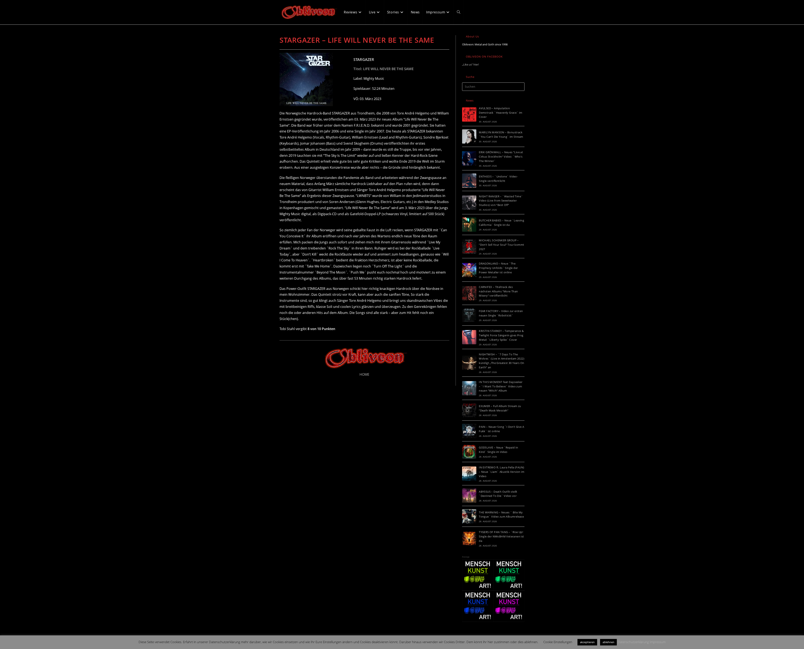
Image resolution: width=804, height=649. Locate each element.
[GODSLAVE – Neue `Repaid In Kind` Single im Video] (469, 452)
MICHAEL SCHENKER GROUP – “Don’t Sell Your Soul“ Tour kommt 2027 (501, 244)
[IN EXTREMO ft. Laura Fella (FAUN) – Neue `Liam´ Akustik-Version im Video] (469, 474)
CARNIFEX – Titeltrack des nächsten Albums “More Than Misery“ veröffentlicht (498, 291)
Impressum (658, 642)
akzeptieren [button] (587, 642)
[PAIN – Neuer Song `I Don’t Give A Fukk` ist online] (469, 431)
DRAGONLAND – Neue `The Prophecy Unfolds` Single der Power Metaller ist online (498, 268)
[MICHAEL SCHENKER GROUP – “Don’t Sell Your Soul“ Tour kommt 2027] (469, 246)
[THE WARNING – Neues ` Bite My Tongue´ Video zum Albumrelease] (469, 516)
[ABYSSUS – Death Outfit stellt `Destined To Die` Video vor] (469, 495)
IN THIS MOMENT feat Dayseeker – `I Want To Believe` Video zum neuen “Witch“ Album (501, 386)
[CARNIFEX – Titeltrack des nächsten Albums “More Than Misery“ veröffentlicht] (469, 293)
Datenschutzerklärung (633, 642)
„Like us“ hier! (470, 64)
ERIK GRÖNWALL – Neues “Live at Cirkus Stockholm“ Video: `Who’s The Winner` (501, 156)
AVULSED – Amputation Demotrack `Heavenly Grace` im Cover (500, 112)
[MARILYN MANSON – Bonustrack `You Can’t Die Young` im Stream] (469, 136)
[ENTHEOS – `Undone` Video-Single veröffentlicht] (469, 180)
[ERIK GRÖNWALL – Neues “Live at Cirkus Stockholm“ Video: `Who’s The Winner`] (469, 158)
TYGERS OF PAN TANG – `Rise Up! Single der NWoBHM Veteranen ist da (501, 536)
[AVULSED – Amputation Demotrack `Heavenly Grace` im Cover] (469, 114)
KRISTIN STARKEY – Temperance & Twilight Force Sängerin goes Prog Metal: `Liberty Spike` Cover (501, 335)
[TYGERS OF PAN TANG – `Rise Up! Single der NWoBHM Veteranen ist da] (469, 538)
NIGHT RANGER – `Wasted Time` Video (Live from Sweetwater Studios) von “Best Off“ (501, 200)
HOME (364, 374)
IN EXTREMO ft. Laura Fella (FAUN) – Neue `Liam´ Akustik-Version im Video (501, 471)
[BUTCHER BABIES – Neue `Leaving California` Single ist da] (469, 224)
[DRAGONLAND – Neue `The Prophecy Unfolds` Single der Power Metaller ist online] (469, 270)
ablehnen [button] (608, 642)
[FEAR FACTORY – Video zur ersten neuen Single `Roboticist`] (469, 315)
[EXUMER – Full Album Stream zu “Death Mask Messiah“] (469, 410)
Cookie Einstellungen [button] (557, 642)
